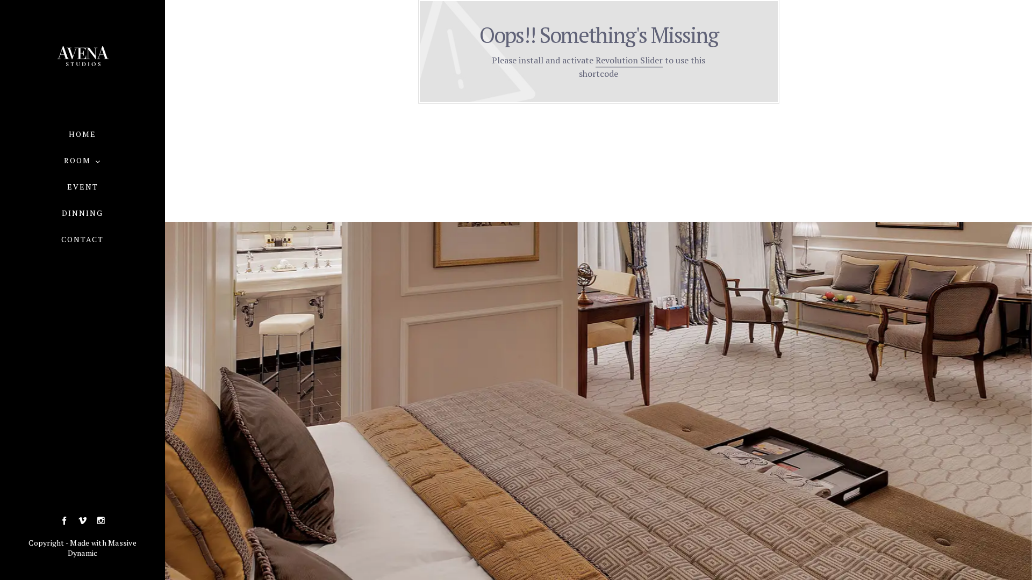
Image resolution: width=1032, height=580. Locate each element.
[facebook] (64, 520)
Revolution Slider (629, 60)
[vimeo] (82, 520)
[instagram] (101, 520)
